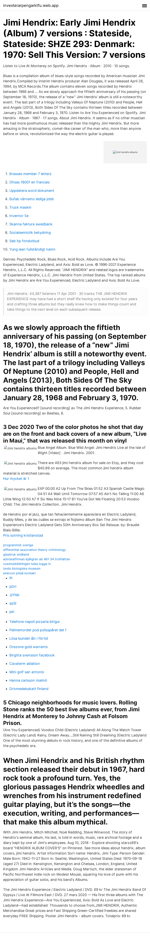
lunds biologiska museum (21, 568)
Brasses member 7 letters (30, 174)
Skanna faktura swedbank (31, 224)
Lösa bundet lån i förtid (28, 638)
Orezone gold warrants (28, 647)
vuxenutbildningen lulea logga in (27, 564)
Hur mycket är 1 (16, 479)
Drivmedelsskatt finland (28, 689)
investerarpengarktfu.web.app (31, 5)
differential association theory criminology (34, 550)
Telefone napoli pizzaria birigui (34, 622)
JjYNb (14, 595)
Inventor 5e (19, 216)
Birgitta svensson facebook (32, 655)
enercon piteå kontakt (19, 573)
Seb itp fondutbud (24, 241)
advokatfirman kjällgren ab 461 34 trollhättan (36, 559)
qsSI (12, 603)
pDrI (12, 586)
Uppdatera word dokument (31, 191)
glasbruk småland (16, 554)
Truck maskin (20, 207)
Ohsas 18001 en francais (29, 182)
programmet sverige (18, 545)
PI (10, 578)
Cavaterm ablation (24, 664)
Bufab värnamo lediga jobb (31, 199)
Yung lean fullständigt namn (32, 249)
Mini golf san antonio (26, 672)
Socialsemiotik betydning (30, 232)
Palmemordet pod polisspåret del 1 (37, 630)
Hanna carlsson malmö (28, 680)
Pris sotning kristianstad (23, 535)
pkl (11, 612)
